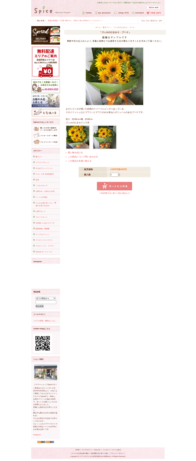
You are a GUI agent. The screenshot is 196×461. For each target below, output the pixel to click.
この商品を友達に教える (80, 161)
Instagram (37, 435)
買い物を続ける (75, 152)
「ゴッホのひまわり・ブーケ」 (124, 27)
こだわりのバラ (42, 186)
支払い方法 (145, 21)
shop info (97, 450)
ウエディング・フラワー (45, 246)
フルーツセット (42, 217)
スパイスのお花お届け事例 (80, 453)
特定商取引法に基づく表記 (99, 453)
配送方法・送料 (156, 21)
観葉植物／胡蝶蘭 (42, 229)
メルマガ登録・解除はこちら (44, 321)
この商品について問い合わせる (83, 156)
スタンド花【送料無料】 (45, 174)
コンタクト (106, 450)
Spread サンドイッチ (44, 252)
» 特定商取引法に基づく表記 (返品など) (114, 193)
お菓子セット (41, 211)
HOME (77, 450)
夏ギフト (39, 157)
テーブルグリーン (42, 234)
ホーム (98, 27)
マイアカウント (87, 450)
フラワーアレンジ (42, 162)
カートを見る (116, 450)
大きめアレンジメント (44, 168)
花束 (37, 180)
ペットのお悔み (42, 197)
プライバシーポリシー (117, 453)
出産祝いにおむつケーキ (45, 223)
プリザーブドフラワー (44, 240)
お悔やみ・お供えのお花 (45, 191)
